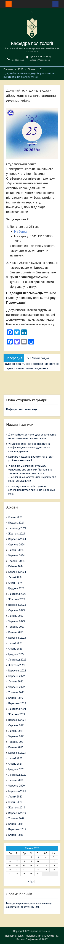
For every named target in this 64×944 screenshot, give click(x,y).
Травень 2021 (16, 741)
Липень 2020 (15, 780)
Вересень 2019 (17, 813)
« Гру (31, 881)
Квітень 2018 (15, 835)
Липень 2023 (15, 615)
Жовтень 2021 (16, 714)
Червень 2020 (16, 785)
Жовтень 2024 (16, 533)
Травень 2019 (16, 818)
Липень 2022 (15, 681)
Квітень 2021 (15, 747)
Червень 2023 (16, 621)
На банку (20, 231)
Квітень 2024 (15, 566)
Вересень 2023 (17, 604)
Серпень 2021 (16, 725)
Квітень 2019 (15, 824)
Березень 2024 (17, 572)
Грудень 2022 (16, 654)
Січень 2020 (15, 802)
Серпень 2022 (16, 676)
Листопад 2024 (17, 528)
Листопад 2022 (17, 659)
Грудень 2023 (16, 588)
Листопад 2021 (17, 709)
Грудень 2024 (16, 522)
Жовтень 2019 (16, 807)
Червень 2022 (16, 687)
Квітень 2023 (15, 632)
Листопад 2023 (17, 593)
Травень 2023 (16, 626)
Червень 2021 (16, 736)
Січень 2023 (15, 648)
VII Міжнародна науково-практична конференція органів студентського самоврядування (29, 447)
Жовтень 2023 (16, 599)
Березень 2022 (17, 703)
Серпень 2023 (16, 610)
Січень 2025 (15, 517)
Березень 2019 (17, 829)
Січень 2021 (15, 763)
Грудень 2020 (16, 769)
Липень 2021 (15, 730)
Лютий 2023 (15, 643)
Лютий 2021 (15, 758)
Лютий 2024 (15, 577)
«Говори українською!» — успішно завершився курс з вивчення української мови (32, 490)
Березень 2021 (17, 752)
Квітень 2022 (15, 698)
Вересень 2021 (17, 719)
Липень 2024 (15, 550)
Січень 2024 (15, 582)
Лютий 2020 (15, 796)
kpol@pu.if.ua (17, 60)
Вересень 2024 (17, 539)
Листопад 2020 (17, 774)
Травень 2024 (16, 561)
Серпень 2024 (16, 544)
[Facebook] (32, 12)
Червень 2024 (16, 555)
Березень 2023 (17, 637)
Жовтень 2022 (16, 665)
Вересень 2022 (17, 670)
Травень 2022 (16, 692)
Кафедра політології (32, 43)
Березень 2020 (17, 791)
